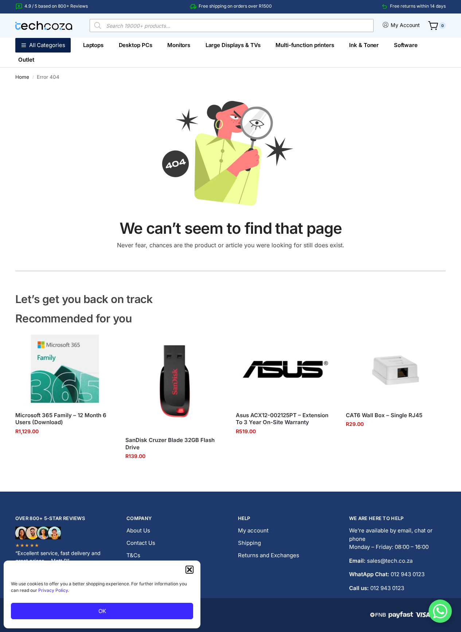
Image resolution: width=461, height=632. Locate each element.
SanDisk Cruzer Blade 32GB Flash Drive (170, 444)
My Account (405, 25)
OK (102, 611)
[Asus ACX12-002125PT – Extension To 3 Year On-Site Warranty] (285, 368)
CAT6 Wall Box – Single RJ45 (384, 415)
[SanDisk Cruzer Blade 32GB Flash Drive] (174, 381)
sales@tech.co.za (390, 560)
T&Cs (133, 555)
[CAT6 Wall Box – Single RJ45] (395, 368)
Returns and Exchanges (268, 555)
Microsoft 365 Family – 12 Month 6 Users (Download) (60, 419)
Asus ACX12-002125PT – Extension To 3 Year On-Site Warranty (282, 419)
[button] (189, 569)
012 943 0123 (408, 574)
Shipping (249, 542)
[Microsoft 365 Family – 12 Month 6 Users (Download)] (64, 368)
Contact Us (140, 542)
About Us (138, 530)
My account (253, 530)
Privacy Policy (53, 590)
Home (22, 77)
